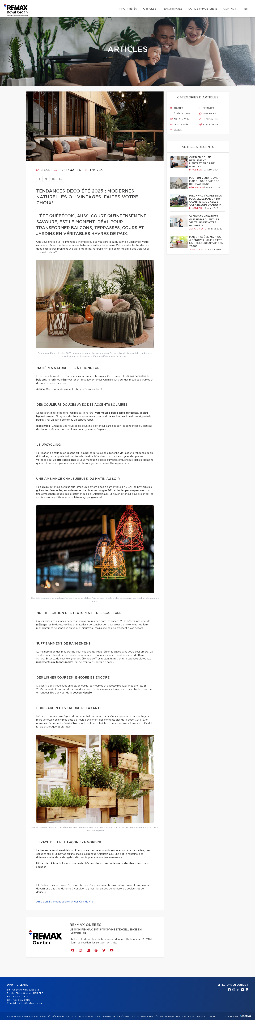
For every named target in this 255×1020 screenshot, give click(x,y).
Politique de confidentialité (141, 1016)
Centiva (245, 1016)
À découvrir (181, 114)
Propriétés (128, 8)
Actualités (180, 125)
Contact (229, 8)
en (246, 8)
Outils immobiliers (202, 8)
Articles (149, 8)
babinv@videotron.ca (29, 1003)
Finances (208, 108)
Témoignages (172, 8)
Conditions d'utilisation (172, 1016)
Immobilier (209, 114)
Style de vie (210, 125)
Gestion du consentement (201, 1016)
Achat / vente (182, 119)
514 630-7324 (20, 997)
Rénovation (210, 119)
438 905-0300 (22, 1000)
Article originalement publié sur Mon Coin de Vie (64, 902)
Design (45, 170)
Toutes (178, 108)
